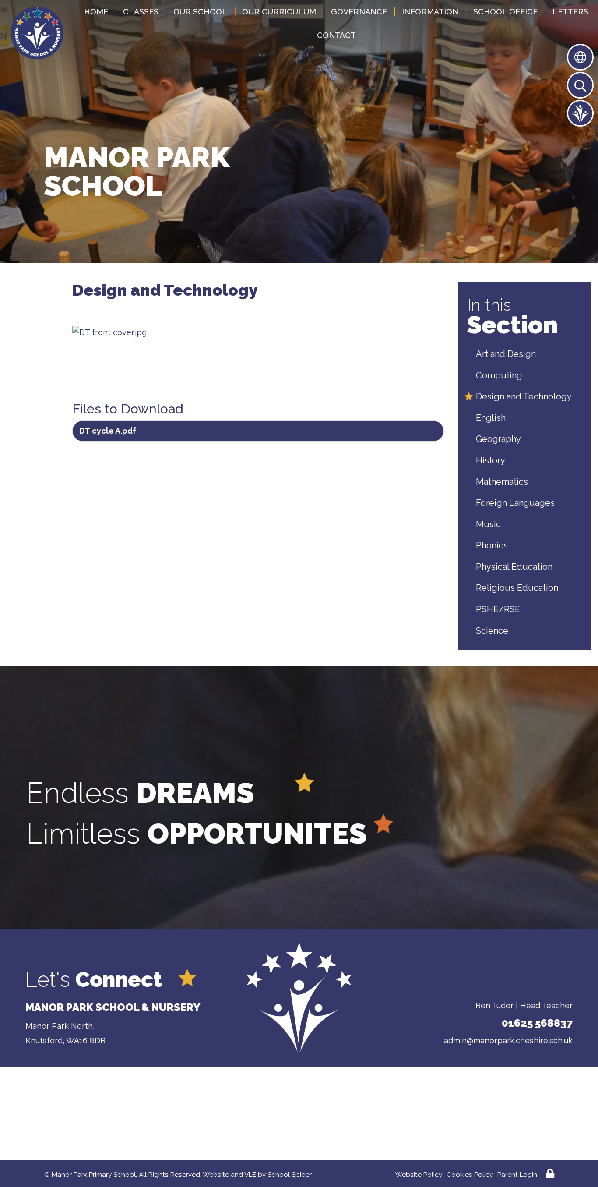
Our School (200, 11)
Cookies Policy (470, 1175)
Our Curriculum (279, 11)
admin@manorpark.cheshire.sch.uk (508, 1040)
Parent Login (517, 1175)
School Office (505, 11)
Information (430, 11)
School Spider (289, 1175)
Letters (570, 11)
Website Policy (418, 1175)
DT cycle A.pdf (107, 430)
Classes (140, 11)
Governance (359, 11)
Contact (336, 35)
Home (96, 11)
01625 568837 (537, 1023)
